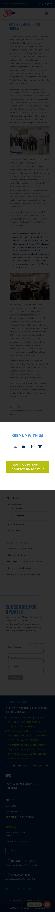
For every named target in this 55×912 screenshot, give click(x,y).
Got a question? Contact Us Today (26, 467)
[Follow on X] (15, 446)
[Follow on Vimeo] (39, 446)
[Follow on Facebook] (31, 446)
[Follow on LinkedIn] (23, 446)
